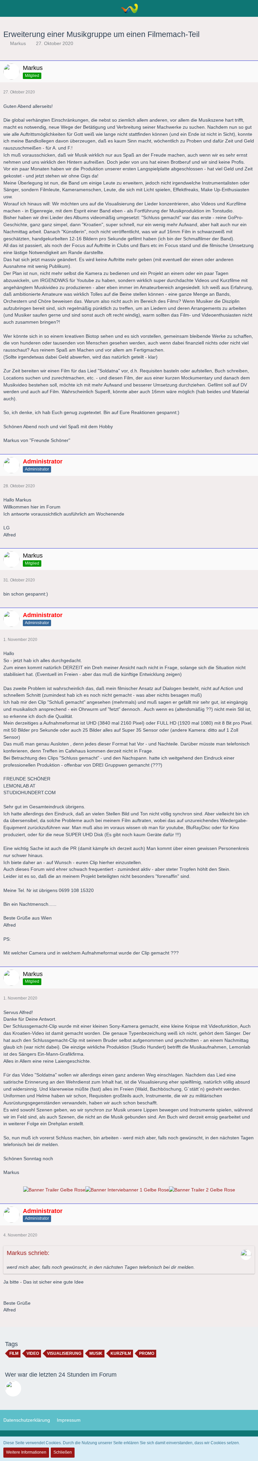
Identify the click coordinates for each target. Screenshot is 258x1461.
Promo (146, 1353)
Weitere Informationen (26, 1452)
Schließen (62, 1452)
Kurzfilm (121, 1353)
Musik (95, 1353)
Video (33, 1353)
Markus (18, 43)
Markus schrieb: (28, 1253)
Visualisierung (64, 1353)
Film (13, 1353)
